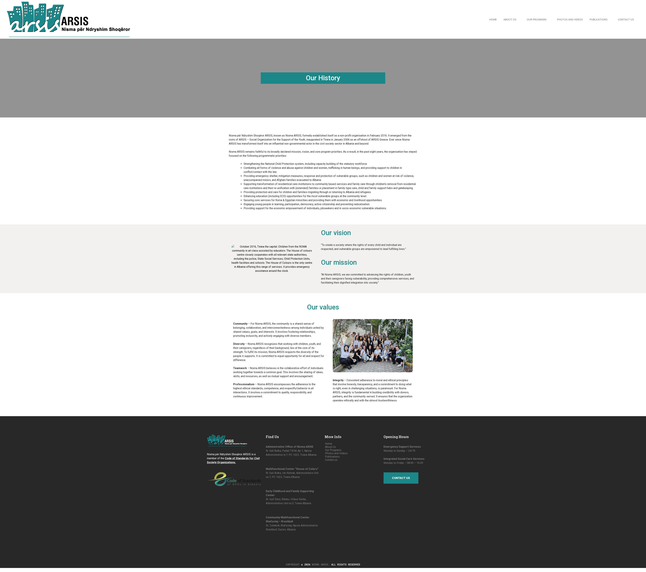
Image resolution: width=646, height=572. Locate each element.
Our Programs (537, 19)
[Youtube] (279, 540)
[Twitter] (273, 540)
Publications (598, 19)
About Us (510, 19)
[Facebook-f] (267, 540)
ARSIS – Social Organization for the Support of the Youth (272, 139)
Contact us (626, 19)
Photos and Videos (570, 19)
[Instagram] (285, 540)
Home (493, 19)
